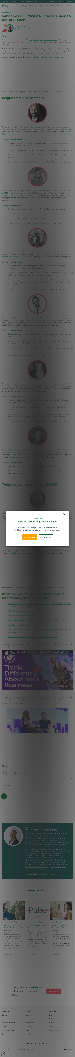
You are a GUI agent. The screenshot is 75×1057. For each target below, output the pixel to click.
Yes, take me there (30, 537)
